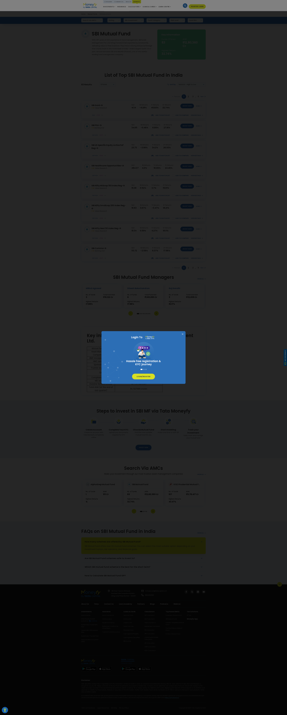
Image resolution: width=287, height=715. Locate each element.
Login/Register (143, 376)
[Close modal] (182, 334)
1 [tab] (141, 369)
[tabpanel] (143, 354)
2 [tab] (144, 369)
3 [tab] (146, 369)
